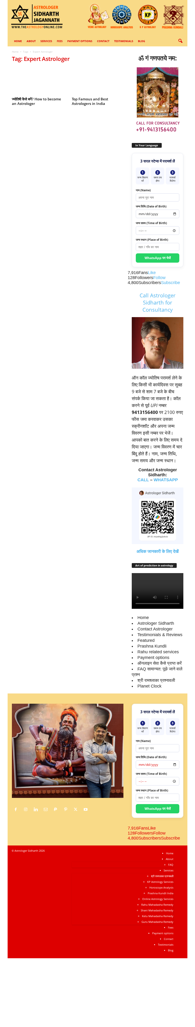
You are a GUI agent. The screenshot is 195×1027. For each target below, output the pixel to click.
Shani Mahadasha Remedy (157, 910)
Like (152, 272)
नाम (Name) (143, 190)
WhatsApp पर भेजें (158, 258)
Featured (146, 640)
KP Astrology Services (160, 882)
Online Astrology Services (157, 899)
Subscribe (170, 282)
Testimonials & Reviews (159, 634)
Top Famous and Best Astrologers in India (90, 101)
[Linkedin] (37, 809)
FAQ (170, 864)
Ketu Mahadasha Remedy (157, 916)
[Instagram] (27, 809)
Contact (103, 41)
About (31, 41)
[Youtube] (86, 809)
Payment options (79, 41)
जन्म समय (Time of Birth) (151, 223)
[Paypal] (57, 809)
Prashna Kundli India (160, 893)
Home (18, 41)
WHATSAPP (166, 479)
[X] (77, 809)
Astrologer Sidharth (155, 623)
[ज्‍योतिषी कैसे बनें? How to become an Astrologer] (38, 81)
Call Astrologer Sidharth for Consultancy (158, 302)
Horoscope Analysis (161, 887)
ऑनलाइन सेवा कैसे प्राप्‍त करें (159, 663)
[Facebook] (17, 809)
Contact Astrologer (155, 629)
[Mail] (47, 809)
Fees (60, 41)
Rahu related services (158, 651)
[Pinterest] (67, 809)
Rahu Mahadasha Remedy (157, 904)
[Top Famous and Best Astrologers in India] (98, 81)
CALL (143, 479)
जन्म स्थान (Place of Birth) (152, 240)
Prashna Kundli (151, 646)
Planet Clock (149, 686)
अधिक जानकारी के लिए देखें (157, 551)
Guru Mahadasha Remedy (157, 922)
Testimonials (123, 41)
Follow (159, 277)
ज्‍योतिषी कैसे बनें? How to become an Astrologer (36, 101)
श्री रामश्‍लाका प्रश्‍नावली (156, 680)
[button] (180, 41)
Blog (141, 41)
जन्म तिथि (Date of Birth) (151, 206)
